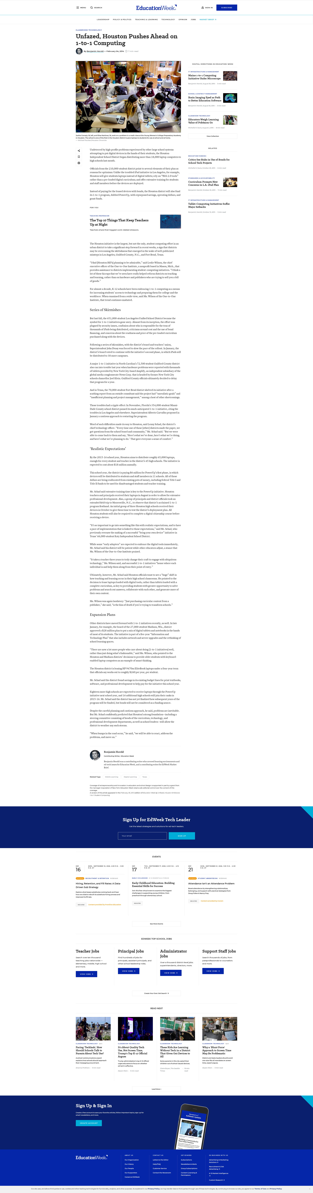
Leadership (103, 19)
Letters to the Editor (160, 1160)
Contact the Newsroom (162, 1173)
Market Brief (207, 19)
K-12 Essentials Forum (159, 878)
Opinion (183, 19)
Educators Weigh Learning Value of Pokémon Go (203, 121)
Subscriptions (186, 1160)
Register (81, 904)
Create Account (89, 1123)
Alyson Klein (123, 1071)
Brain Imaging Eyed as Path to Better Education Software (204, 99)
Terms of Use (260, 1189)
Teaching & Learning (146, 19)
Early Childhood (140, 878)
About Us (129, 1155)
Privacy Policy (154, 1189)
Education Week (127, 756)
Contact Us (158, 1155)
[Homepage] (156, 7)
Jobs (193, 19)
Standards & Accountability (201, 178)
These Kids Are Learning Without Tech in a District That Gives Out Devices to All (175, 1052)
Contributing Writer (112, 756)
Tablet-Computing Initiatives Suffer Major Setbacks (209, 205)
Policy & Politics (122, 19)
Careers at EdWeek (132, 1177)
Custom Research (216, 1180)
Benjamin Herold (95, 51)
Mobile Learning (111, 777)
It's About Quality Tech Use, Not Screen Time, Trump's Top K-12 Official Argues (132, 1052)
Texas (144, 777)
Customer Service (160, 1168)
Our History (129, 1164)
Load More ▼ (156, 1089)
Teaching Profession (99, 216)
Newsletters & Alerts (189, 1164)
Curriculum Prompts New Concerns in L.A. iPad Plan (203, 183)
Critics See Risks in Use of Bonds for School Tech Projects (209, 161)
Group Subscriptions (189, 1168)
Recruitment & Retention (97, 878)
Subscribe (226, 8)
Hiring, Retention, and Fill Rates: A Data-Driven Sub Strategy (98, 885)
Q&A (100, 1043)
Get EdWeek (186, 1155)
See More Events (156, 924)
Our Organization (132, 1160)
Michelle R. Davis (195, 128)
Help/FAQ (157, 1164)
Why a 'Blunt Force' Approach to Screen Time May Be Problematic (216, 1050)
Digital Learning (130, 777)
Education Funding (197, 156)
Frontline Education (113, 905)
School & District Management (202, 94)
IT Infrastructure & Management (203, 72)
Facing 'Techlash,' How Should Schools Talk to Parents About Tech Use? (90, 1050)
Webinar (114, 878)
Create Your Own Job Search (155, 993)
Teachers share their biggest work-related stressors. (114, 230)
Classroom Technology (89, 30)
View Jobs (85, 974)
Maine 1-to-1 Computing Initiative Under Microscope (204, 77)
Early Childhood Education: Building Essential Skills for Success (153, 885)
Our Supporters (131, 1173)
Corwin (220, 901)
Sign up (182, 836)
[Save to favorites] (79, 157)
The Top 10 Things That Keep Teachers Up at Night (119, 222)
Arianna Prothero (82, 1068)
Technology (168, 19)
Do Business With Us (218, 1155)
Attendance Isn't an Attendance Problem (211, 883)
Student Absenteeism (208, 878)
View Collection (213, 136)
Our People (129, 1168)
